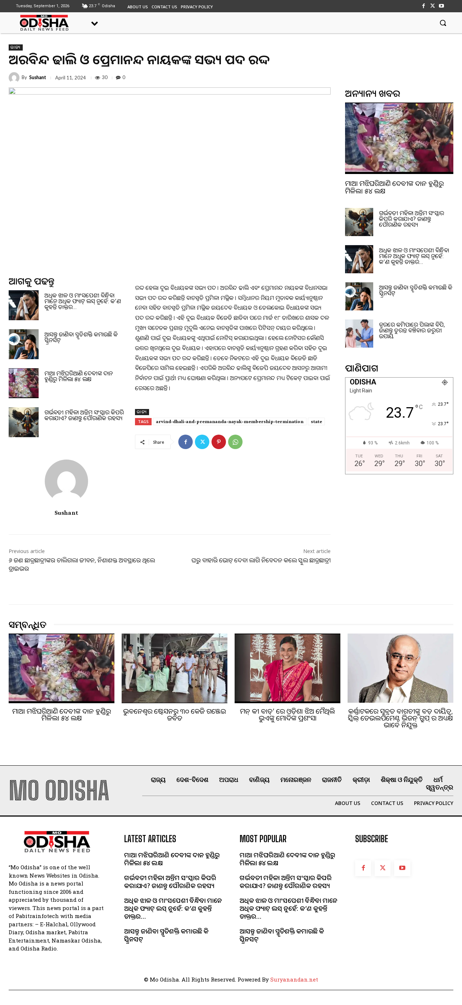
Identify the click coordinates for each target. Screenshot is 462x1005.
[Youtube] (441, 5)
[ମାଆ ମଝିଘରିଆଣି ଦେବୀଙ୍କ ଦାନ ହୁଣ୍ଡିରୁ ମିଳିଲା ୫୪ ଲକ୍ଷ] (24, 383)
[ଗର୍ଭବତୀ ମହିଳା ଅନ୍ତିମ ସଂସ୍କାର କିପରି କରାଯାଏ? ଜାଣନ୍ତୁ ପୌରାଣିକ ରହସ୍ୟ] (24, 422)
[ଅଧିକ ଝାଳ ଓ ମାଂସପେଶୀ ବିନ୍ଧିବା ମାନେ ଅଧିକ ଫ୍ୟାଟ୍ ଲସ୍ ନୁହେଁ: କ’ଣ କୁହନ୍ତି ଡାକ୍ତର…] (24, 305)
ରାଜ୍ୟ (15, 47)
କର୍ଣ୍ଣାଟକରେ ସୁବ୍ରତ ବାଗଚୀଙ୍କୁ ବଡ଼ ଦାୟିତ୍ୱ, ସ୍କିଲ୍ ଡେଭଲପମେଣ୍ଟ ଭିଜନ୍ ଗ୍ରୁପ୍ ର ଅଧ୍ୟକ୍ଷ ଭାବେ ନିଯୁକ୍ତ (400, 718)
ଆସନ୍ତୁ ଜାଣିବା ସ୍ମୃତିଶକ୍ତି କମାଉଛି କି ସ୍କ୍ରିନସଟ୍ (81, 337)
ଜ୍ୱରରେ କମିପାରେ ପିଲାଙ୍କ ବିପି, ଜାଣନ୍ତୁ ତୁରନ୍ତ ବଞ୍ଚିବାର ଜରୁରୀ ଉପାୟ (412, 330)
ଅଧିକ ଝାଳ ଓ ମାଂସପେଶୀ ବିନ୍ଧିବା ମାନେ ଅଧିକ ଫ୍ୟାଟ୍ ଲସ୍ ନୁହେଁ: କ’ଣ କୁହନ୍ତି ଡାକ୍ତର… (82, 301)
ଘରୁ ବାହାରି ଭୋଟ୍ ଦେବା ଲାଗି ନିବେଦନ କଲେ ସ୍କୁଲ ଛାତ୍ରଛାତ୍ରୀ (261, 560)
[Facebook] (423, 5)
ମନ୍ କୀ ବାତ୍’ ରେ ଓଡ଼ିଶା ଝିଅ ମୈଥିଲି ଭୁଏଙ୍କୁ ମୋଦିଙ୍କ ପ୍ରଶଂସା (287, 714)
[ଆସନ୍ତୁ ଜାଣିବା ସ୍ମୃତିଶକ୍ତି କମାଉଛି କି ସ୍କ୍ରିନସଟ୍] (24, 344)
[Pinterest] (219, 442)
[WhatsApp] (235, 442)
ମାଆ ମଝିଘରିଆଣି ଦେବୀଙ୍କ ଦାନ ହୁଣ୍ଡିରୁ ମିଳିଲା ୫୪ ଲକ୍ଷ (78, 376)
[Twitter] (432, 5)
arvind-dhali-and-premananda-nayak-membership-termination (230, 421)
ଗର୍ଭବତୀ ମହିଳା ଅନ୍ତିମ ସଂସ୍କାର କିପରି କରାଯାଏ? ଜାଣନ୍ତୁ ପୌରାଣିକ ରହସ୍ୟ (84, 415)
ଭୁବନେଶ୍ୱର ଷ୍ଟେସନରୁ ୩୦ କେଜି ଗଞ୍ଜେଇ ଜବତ (174, 714)
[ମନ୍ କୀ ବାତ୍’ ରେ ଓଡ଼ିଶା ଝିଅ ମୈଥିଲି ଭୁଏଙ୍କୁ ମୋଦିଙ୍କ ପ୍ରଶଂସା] (287, 668)
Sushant (37, 77)
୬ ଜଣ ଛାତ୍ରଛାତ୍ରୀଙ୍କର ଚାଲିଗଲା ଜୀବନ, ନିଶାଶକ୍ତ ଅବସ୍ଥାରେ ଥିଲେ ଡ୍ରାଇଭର (82, 564)
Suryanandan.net (294, 979)
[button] (442, 22)
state (316, 421)
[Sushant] (15, 77)
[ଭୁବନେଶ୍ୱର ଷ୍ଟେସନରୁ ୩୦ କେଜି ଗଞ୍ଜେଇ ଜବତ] (174, 668)
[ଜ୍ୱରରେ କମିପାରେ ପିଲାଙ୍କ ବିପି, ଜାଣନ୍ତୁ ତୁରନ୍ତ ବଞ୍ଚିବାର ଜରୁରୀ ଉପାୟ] (359, 333)
